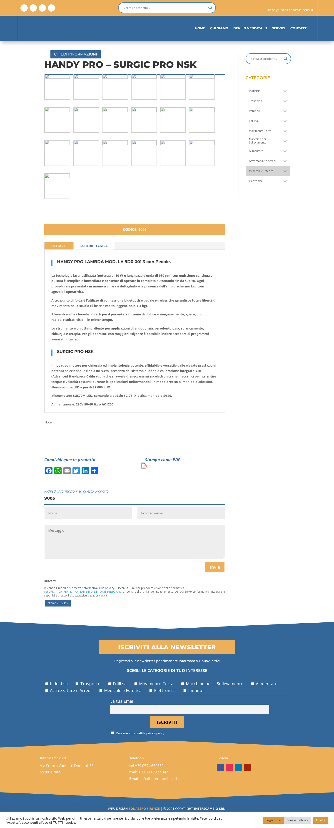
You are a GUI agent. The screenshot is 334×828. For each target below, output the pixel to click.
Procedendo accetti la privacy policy (140, 733)
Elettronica (164, 690)
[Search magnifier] (210, 8)
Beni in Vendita (247, 28)
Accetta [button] (321, 820)
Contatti (299, 28)
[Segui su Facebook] (24, 8)
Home (200, 28)
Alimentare (266, 683)
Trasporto (89, 683)
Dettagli (59, 246)
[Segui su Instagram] (33, 8)
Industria (58, 683)
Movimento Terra (155, 683)
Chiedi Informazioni (75, 54)
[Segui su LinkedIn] (42, 8)
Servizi (278, 28)
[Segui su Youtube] (51, 8)
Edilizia (119, 683)
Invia (215, 567)
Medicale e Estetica (122, 690)
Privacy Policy (57, 603)
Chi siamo (219, 28)
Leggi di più (273, 820)
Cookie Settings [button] (297, 820)
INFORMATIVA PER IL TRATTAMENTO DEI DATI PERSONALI (82, 592)
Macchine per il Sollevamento (214, 683)
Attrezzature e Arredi (70, 690)
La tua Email (122, 701)
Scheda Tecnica (94, 246)
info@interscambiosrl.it (160, 778)
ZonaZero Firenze (144, 808)
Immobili (196, 690)
